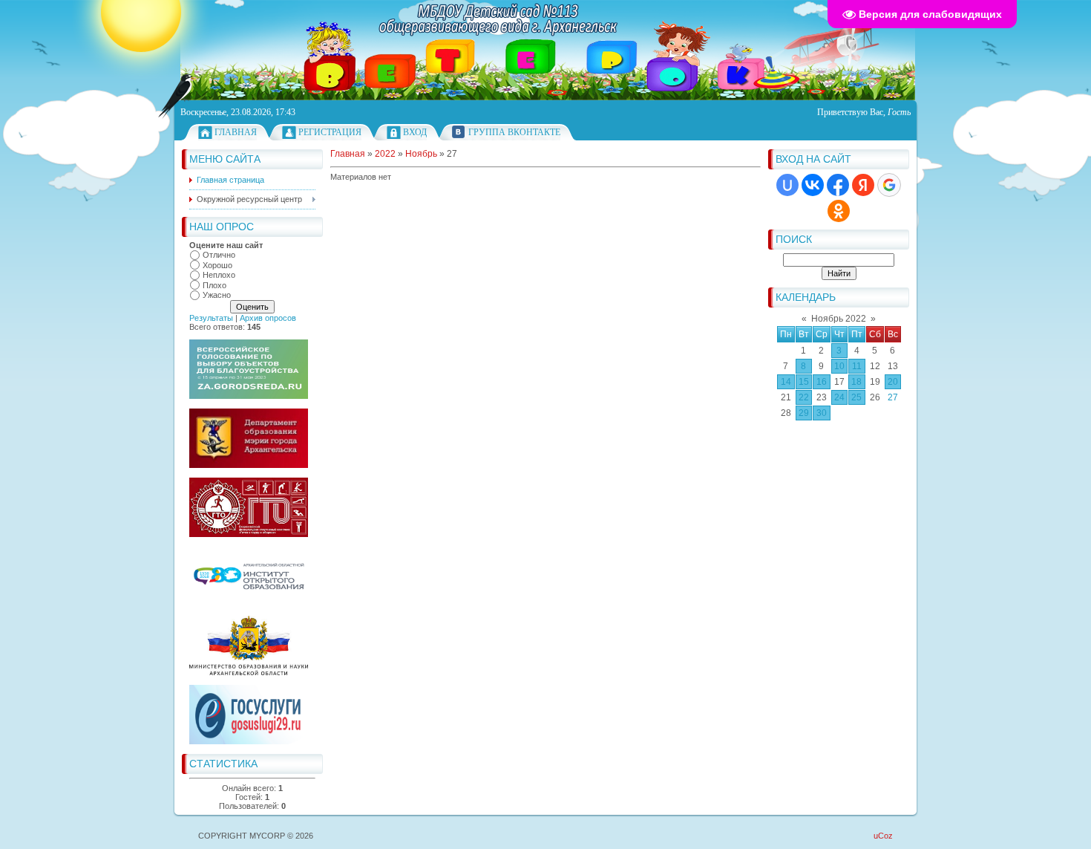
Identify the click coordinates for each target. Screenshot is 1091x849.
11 (857, 366)
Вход (415, 132)
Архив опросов (268, 317)
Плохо (214, 285)
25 (856, 397)
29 (804, 413)
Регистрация (329, 132)
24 (839, 397)
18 (856, 382)
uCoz (883, 835)
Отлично (219, 254)
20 (893, 382)
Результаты (211, 317)
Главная (235, 132)
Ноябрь (421, 154)
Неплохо (219, 274)
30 (821, 413)
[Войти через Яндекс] (863, 185)
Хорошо (217, 265)
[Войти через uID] (787, 185)
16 (821, 382)
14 (786, 382)
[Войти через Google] (889, 185)
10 (839, 366)
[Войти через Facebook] (838, 185)
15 (804, 382)
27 (893, 397)
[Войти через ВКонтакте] (813, 185)
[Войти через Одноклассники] (839, 211)
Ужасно (217, 294)
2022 (385, 154)
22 (804, 397)
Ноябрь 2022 (838, 318)
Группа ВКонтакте (514, 132)
